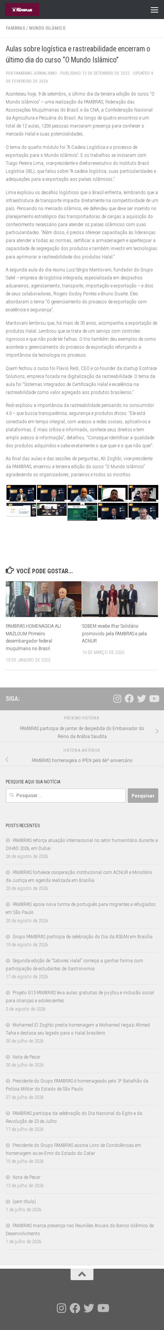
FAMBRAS (15, 28)
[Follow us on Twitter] (141, 698)
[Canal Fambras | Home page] (28, 9)
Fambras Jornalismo (35, 73)
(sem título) (24, 1201)
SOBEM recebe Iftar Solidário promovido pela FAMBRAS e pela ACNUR (114, 633)
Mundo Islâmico (47, 28)
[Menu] (154, 9)
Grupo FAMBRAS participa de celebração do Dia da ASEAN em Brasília (83, 936)
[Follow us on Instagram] (117, 698)
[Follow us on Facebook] (129, 698)
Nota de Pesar (26, 1057)
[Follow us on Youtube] (153, 698)
